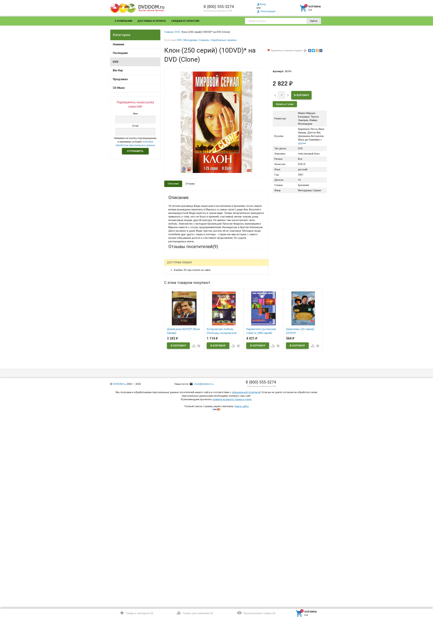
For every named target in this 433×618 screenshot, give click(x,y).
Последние (120, 53)
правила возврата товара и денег (232, 399)
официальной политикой (246, 392)
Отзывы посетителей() (193, 246)
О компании (123, 20)
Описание (173, 183)
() (136, 612)
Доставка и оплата (152, 20)
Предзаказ (120, 79)
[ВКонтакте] (309, 50)
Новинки (118, 44)
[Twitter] (313, 50)
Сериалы (204, 40)
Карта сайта (242, 406)
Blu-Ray (118, 70)
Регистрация (266, 11)
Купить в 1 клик (285, 104)
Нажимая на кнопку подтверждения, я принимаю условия (135, 142)
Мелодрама (190, 40)
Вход (261, 4)
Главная (169, 31)
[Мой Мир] (320, 50)
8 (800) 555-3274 (219, 6)
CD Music (119, 87)
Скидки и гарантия (185, 20)
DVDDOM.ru (119, 384)
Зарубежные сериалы (224, 40)
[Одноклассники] (317, 50)
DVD (115, 61)
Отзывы (190, 183)
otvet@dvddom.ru (201, 384)
